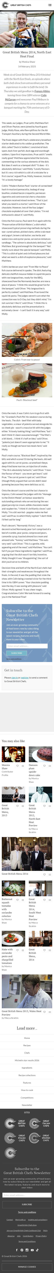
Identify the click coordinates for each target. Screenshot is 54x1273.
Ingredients (27, 1067)
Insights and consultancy (37, 1219)
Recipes (27, 1045)
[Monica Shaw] (13, 754)
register (25, 677)
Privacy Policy (41, 1236)
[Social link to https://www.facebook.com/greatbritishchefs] (16, 1250)
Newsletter (27, 1105)
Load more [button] (26, 1028)
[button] (50, 5)
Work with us (20, 1219)
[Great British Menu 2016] (27, 854)
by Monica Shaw (27, 62)
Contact (10, 1219)
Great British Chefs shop (27, 1225)
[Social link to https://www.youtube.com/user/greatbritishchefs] (32, 1250)
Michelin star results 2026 (27, 1060)
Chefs (27, 1052)
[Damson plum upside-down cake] (40, 754)
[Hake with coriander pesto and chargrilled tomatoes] (13, 939)
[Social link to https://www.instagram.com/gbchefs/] (27, 1250)
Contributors (28, 1236)
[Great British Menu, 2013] (13, 794)
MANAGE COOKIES (27, 1267)
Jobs (19, 1236)
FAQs (45, 1230)
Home (27, 1038)
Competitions (27, 1097)
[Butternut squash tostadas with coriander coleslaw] (13, 888)
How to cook (27, 1090)
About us (11, 1236)
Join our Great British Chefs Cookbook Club (24, 1230)
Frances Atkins (42, 91)
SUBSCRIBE (16, 653)
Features (27, 1082)
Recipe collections (27, 1075)
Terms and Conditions (27, 1241)
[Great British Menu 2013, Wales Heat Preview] (27, 991)
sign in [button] (14, 677)
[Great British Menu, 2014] (40, 939)
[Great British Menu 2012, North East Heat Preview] (40, 794)
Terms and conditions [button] (13, 659)
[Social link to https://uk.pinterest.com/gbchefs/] (22, 1250)
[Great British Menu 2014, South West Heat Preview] (40, 888)
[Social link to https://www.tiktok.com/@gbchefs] (37, 1250)
